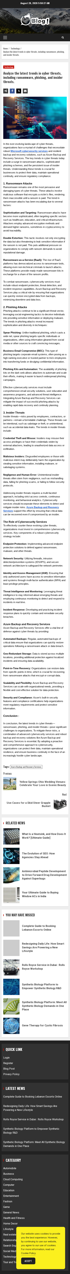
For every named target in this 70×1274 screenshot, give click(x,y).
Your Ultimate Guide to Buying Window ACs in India (11, 895)
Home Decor (10, 1223)
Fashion (7, 1201)
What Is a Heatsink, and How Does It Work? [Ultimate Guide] (11, 836)
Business (8, 1173)
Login (6, 1057)
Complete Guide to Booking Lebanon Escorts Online (11, 928)
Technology (8, 67)
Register (8, 1063)
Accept (28, 1261)
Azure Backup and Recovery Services (26, 766)
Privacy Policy (11, 1074)
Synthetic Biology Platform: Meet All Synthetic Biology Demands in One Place (11, 1006)
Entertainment (11, 1195)
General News (11, 1212)
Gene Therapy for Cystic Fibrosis (11, 1026)
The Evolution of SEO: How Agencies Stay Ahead (11, 856)
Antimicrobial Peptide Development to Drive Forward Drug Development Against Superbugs (11, 875)
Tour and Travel (11, 1262)
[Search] (63, 37)
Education (8, 1190)
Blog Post (9, 1068)
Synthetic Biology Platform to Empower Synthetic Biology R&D (11, 987)
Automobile (9, 1168)
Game (6, 1207)
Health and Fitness (14, 1218)
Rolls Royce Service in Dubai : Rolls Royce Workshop (11, 967)
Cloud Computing (13, 1179)
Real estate (9, 1234)
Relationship (10, 1240)
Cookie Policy (28, 1253)
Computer (8, 1184)
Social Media (10, 1251)
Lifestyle (8, 1229)
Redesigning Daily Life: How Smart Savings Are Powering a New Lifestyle (11, 948)
